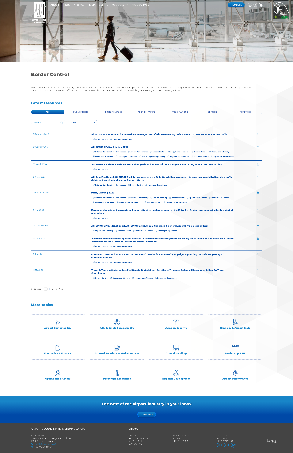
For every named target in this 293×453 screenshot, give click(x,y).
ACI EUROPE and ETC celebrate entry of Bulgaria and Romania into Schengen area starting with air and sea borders (157, 164)
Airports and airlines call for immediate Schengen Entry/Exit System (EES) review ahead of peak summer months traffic (159, 134)
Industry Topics (138, 438)
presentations (179, 112)
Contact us (135, 444)
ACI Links (222, 435)
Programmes (140, 5)
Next (61, 289)
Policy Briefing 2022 (102, 193)
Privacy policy (225, 441)
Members (236, 5)
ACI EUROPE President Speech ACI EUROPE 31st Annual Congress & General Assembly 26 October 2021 (149, 226)
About (54, 5)
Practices (245, 112)
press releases (113, 112)
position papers (146, 112)
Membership (136, 441)
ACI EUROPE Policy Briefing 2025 (109, 147)
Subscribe (146, 414)
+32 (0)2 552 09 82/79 (46, 444)
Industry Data (181, 435)
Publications (80, 112)
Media (92, 5)
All (47, 112)
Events (103, 5)
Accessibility (224, 438)
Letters (212, 112)
